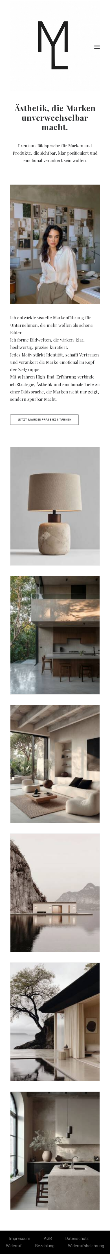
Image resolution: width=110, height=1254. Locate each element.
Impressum (19, 1238)
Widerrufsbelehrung (86, 1245)
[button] (97, 46)
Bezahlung (44, 1245)
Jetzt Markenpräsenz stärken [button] (44, 420)
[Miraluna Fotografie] (55, 46)
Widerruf (14, 1245)
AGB (48, 1238)
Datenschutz (77, 1238)
